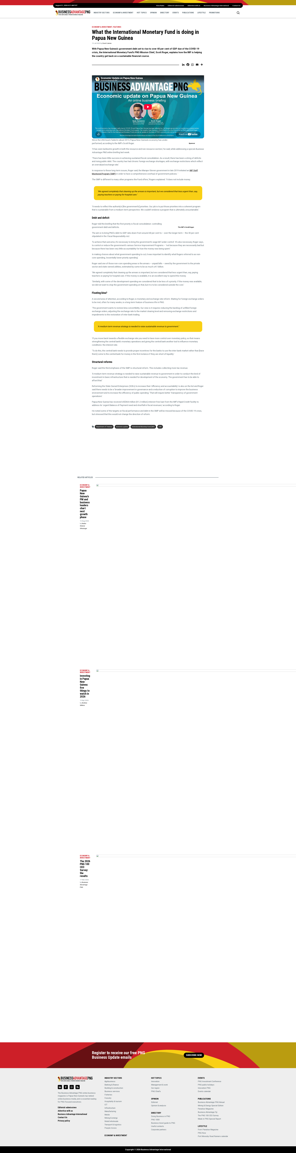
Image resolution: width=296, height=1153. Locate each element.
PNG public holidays (206, 1085)
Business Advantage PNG (84, 884)
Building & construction (114, 1088)
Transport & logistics (113, 1125)
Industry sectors (101, 13)
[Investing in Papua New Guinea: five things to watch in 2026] (74, 670)
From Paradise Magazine (208, 1130)
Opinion (153, 13)
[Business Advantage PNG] (73, 12)
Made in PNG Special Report (209, 1119)
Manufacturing (110, 1111)
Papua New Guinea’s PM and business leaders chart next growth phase (85, 504)
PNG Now (202, 1133)
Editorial (154, 1102)
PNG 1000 (155, 1120)
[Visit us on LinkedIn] (60, 1087)
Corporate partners (158, 1130)
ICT (106, 1105)
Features (117, 27)
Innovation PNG (204, 1088)
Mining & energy (111, 1118)
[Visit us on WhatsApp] (72, 1087)
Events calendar (204, 1091)
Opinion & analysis (158, 1105)
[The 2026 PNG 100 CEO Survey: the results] (74, 856)
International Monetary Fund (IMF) (143, 427)
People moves (111, 1128)
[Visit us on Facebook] (66, 1087)
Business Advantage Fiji (207, 1112)
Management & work (159, 1085)
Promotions (214, 13)
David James (107, 43)
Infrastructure (110, 1108)
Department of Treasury (104, 427)
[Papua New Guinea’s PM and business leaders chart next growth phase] (74, 485)
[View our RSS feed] (78, 1087)
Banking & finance (112, 1085)
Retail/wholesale (111, 1121)
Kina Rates (160, 5)
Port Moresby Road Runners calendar (213, 1136)
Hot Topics (142, 13)
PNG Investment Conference (209, 1081)
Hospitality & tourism (113, 1101)
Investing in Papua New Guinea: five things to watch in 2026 (85, 686)
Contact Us (236, 5)
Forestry (108, 1098)
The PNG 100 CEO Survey (208, 1115)
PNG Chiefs (156, 1091)
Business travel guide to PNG (163, 1123)
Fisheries (108, 1095)
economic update (122, 427)
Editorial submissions (176, 5)
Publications (188, 13)
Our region (155, 1088)
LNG (160, 427)
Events (176, 13)
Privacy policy (64, 1120)
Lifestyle (201, 13)
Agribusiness (110, 1081)
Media (107, 1115)
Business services (112, 1091)
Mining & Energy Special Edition (210, 1105)
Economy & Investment (123, 13)
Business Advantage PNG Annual (211, 1102)
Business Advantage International (216, 5)
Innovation (155, 1081)
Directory (164, 13)
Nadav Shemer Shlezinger (83, 525)
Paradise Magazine (206, 1109)
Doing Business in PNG (160, 1116)
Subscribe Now (194, 1055)
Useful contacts (157, 1126)
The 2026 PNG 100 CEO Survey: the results (85, 869)
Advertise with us (194, 5)
